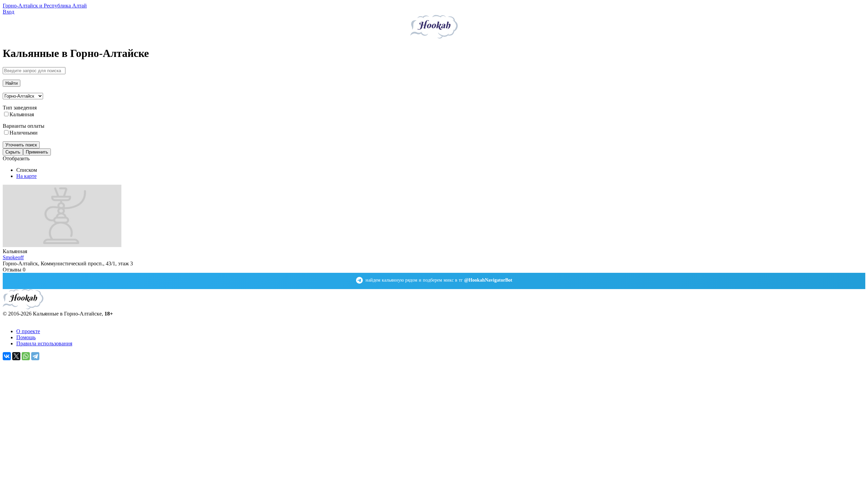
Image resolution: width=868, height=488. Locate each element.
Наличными (23, 133)
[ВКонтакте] (7, 356)
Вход (8, 12)
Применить (37, 152)
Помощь (26, 337)
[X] (16, 356)
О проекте (28, 331)
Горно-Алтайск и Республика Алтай (45, 5)
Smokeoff (13, 257)
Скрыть (12, 152)
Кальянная (21, 114)
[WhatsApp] (26, 356)
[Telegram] (35, 356)
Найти (11, 83)
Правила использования (44, 343)
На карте (26, 176)
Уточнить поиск (21, 144)
